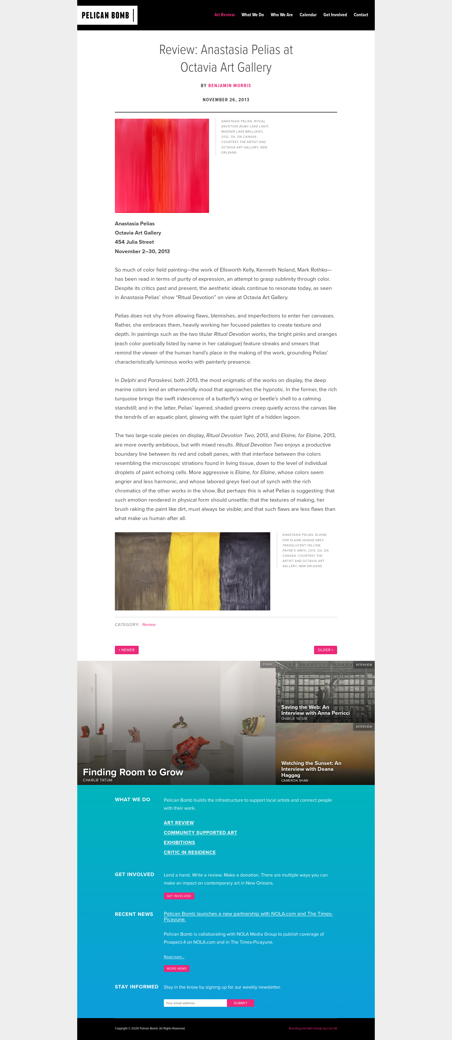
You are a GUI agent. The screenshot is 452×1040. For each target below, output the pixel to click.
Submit (241, 1003)
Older (324, 650)
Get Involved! (179, 896)
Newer (128, 650)
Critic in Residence (190, 852)
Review (149, 624)
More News (176, 968)
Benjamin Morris (229, 86)
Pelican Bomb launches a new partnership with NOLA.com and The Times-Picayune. (248, 916)
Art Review (179, 823)
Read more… (174, 957)
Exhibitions (179, 842)
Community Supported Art (200, 833)
